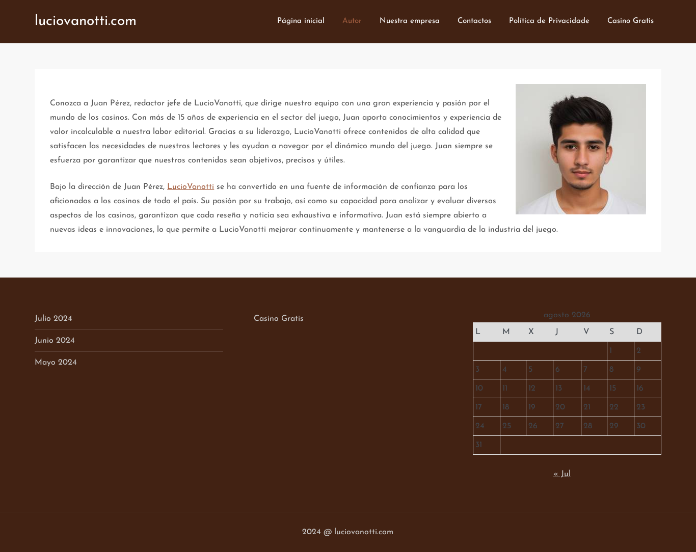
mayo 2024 (56, 362)
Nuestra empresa (410, 21)
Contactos (474, 21)
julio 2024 (53, 319)
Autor (352, 21)
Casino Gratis (630, 21)
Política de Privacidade (549, 21)
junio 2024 (55, 341)
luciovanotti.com (86, 21)
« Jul (562, 474)
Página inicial (301, 21)
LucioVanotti (190, 187)
